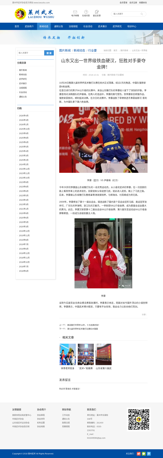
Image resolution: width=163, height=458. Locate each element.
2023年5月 (23, 196)
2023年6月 (23, 191)
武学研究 (117, 26)
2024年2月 (23, 164)
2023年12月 (24, 169)
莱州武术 (32, 454)
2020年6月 (23, 218)
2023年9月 (23, 182)
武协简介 (29, 26)
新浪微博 (139, 454)
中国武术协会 (18, 419)
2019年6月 (23, 249)
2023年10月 (24, 178)
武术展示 (102, 26)
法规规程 (73, 26)
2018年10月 (24, 262)
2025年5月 (23, 147)
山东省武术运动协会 (20, 423)
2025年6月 (23, 142)
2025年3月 (23, 156)
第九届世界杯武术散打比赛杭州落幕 (82, 329)
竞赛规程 (66, 427)
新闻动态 (43, 26)
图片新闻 (65, 50)
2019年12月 (24, 231)
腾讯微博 (149, 454)
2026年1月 (23, 124)
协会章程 (41, 415)
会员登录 (123, 3)
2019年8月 (23, 240)
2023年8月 (23, 187)
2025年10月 (24, 129)
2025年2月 (23, 160)
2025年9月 (23, 133)
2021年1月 (23, 209)
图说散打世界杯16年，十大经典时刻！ (83, 325)
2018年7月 (23, 267)
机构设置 (41, 423)
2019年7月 (23, 244)
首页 (17, 26)
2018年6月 (23, 271)
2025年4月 (23, 151)
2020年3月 (23, 227)
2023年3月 (23, 204)
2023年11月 (24, 173)
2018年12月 (24, 253)
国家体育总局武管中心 (21, 415)
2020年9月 (23, 213)
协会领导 (41, 419)
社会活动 (87, 26)
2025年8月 (23, 138)
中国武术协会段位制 (20, 427)
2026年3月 (23, 120)
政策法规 (66, 423)
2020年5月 (23, 222)
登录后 (68, 389)
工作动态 (66, 415)
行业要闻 (120, 75)
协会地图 (41, 427)
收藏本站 (143, 3)
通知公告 (58, 26)
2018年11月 (24, 258)
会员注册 (133, 3)
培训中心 (131, 26)
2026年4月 (23, 116)
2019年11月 (24, 235)
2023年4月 (23, 200)
